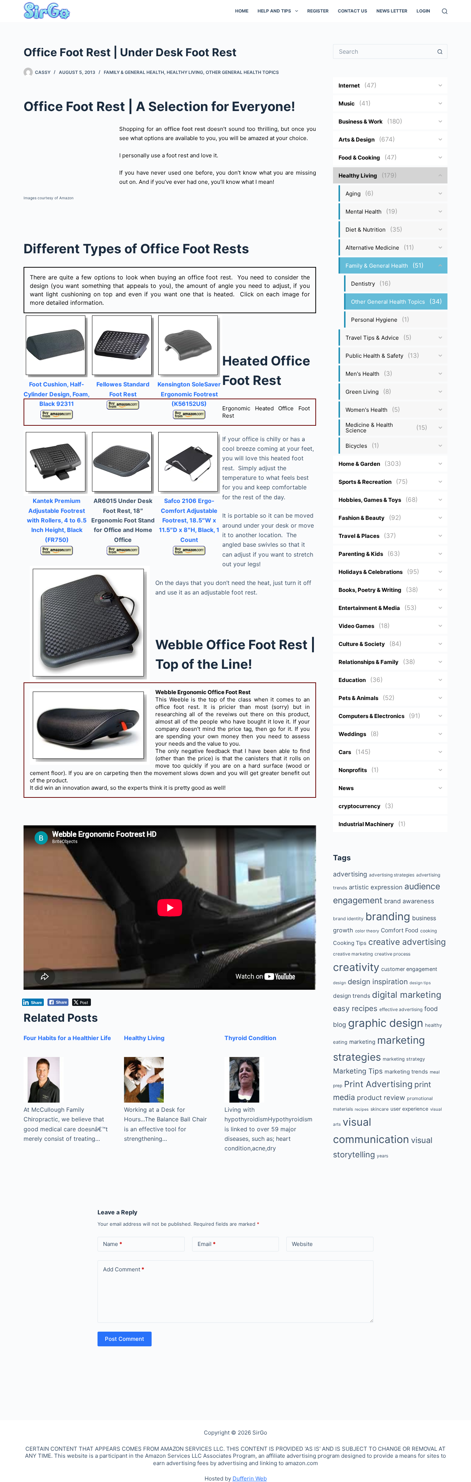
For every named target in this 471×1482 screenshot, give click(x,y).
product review (381, 1097)
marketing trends (406, 1071)
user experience (409, 1109)
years (382, 1155)
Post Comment (124, 1338)
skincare (380, 1109)
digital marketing (406, 994)
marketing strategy (404, 1059)
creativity (356, 967)
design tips (420, 983)
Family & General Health (134, 72)
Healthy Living (185, 72)
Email (207, 1243)
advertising (350, 874)
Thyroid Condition (250, 1038)
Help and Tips (274, 11)
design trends (351, 995)
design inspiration (378, 981)
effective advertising (400, 1009)
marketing (362, 1041)
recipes (362, 1109)
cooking (428, 930)
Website (302, 1243)
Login (423, 11)
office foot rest (184, 128)
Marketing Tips (358, 1071)
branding (387, 916)
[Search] (444, 11)
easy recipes (355, 1008)
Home (241, 11)
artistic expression (376, 887)
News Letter (391, 11)
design (339, 982)
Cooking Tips (349, 943)
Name (112, 1243)
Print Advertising (378, 1084)
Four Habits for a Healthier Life (67, 1038)
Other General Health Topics (242, 72)
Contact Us (352, 11)
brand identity (348, 918)
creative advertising (407, 942)
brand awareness (409, 901)
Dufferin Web (250, 1478)
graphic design (385, 1023)
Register (318, 11)
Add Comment (123, 1269)
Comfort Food (399, 930)
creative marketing (353, 954)
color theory (367, 930)
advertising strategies (391, 875)
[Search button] (440, 51)
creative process (392, 954)
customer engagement (409, 969)
